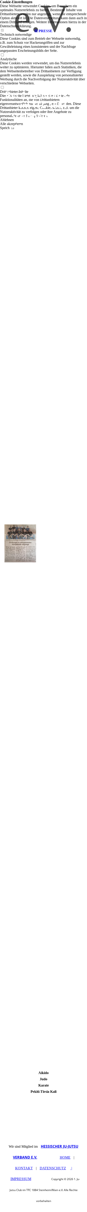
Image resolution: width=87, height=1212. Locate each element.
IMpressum (20, 1179)
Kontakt (24, 1168)
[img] (43, 13)
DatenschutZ (53, 1168)
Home (65, 1157)
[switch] (2, 55)
